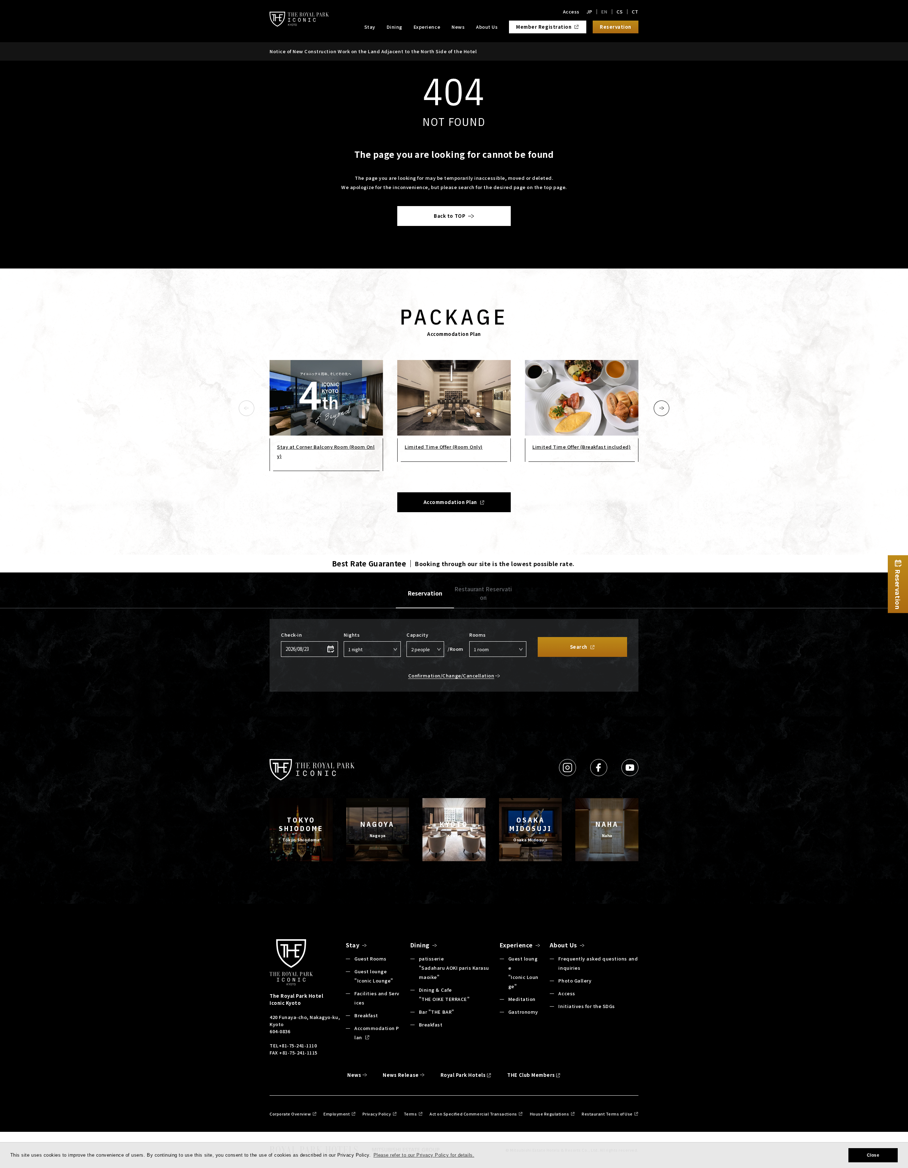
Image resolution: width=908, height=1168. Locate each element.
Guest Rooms (370, 958)
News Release (401, 1075)
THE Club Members (531, 1075)
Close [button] (873, 1155)
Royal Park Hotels (463, 1075)
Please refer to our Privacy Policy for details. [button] (423, 1155)
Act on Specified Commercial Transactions (473, 1114)
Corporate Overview (290, 1114)
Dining (394, 26)
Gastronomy (523, 1011)
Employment (336, 1114)
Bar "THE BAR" (436, 1011)
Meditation (522, 999)
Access (571, 11)
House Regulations (549, 1114)
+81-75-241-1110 (298, 1045)
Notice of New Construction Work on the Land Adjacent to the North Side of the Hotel (373, 51)
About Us (487, 26)
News (458, 26)
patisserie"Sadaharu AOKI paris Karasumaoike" (454, 967)
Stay (369, 26)
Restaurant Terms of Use (607, 1114)
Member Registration (543, 26)
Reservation (425, 593)
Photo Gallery (574, 980)
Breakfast (366, 1015)
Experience (427, 26)
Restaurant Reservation (483, 593)
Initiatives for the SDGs (586, 1006)
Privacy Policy (376, 1114)
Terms (410, 1114)
